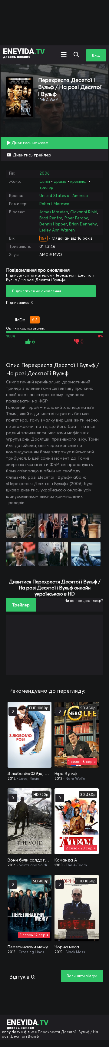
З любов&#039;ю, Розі (29, 773)
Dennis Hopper (53, 224)
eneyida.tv (11, 1031)
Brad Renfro (50, 217)
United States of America (63, 195)
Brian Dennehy (83, 224)
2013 (11, 952)
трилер (46, 187)
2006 (44, 173)
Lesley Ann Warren (57, 230)
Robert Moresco (54, 203)
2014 (12, 778)
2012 (58, 778)
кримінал (79, 181)
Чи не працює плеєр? (83, 600)
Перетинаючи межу (28, 947)
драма (60, 181)
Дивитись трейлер (31, 155)
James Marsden (53, 211)
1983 (58, 865)
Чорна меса (66, 947)
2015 (58, 952)
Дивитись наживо (29, 143)
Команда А (65, 860)
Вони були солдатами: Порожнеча (29, 860)
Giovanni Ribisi (83, 211)
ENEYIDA (24, 53)
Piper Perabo (76, 217)
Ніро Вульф (65, 773)
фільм (44, 181)
